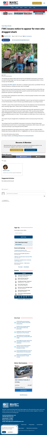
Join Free (23, 237)
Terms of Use (23, 424)
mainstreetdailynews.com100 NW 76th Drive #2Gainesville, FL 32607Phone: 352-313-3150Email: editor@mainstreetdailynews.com (13, 418)
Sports (25, 7)
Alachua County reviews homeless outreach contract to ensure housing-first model (23, 347)
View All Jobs (26, 266)
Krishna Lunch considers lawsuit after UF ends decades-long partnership (23, 327)
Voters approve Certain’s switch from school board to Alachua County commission (24, 341)
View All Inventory (23, 394)
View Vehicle (23, 390)
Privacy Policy (31, 424)
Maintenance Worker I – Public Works (22, 263)
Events (17, 7)
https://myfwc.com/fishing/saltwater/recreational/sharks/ (19, 135)
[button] (16, 377)
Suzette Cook (7, 36)
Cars (34, 7)
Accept (4, 432)
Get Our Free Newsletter (23, 9)
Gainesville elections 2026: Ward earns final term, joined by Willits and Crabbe (24, 336)
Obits (30, 7)
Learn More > (10, 432)
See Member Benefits (17, 150)
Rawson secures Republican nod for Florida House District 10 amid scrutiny (24, 356)
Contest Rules (40, 424)
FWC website (13, 84)
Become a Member (37, 3)
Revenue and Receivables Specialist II (21, 253)
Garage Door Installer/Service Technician (22, 260)
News (21, 7)
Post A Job (20, 266)
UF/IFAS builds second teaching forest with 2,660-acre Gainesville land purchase (23, 322)
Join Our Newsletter (30, 150)
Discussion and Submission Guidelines (11, 424)
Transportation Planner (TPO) (20, 250)
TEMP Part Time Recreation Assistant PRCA (23, 256)
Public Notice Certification (32, 428)
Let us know (18, 244)
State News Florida (6, 26)
